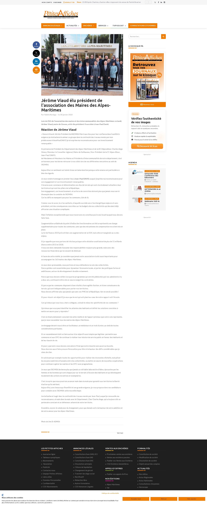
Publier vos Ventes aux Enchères (120, 461)
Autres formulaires (82, 483)
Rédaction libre (81, 480)
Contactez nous (49, 470)
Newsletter (47, 464)
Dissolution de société (148, 461)
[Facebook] (158, 2)
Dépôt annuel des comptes (149, 464)
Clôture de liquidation (83, 467)
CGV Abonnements (50, 486)
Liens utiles (47, 477)
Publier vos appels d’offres (117, 474)
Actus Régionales (146, 477)
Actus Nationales (146, 480)
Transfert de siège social (85, 474)
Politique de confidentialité (110, 493)
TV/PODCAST (118, 26)
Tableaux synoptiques (51, 457)
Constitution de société (148, 454)
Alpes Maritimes (113, 484)
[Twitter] (155, 2)
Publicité (46, 467)
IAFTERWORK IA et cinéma (153, 190)
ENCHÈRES (87, 26)
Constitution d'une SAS (84, 457)
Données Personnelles (52, 480)
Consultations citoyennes (149, 484)
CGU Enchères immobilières (118, 464)
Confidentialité (49, 483)
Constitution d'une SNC (84, 461)
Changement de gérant (84, 470)
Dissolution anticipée (83, 464)
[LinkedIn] (161, 2)
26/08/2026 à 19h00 (153, 171)
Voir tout (120, 433)
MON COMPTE (47, 2)
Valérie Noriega (50, 115)
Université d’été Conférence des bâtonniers (151, 175)
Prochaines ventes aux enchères (119, 454)
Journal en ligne (49, 454)
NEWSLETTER (70, 2)
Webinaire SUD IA (152, 201)
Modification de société (148, 457)
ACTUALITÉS (71, 26)
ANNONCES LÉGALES (51, 26)
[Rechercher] (163, 36)
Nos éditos (143, 474)
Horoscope (143, 487)
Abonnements (48, 461)
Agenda (132, 162)
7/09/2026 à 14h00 (152, 198)
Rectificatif (79, 477)
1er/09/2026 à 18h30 (153, 186)
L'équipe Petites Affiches (52, 474)
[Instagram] (164, 2)
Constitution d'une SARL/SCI (86, 454)
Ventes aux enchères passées (118, 457)
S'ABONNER (57, 2)
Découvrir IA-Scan (148, 146)
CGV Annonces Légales (84, 486)
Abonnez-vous (148, 104)
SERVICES (102, 26)
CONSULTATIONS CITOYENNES (142, 26)
